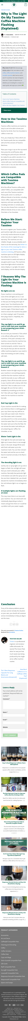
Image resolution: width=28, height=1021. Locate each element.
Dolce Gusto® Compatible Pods (11, 960)
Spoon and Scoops (7, 983)
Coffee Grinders (6, 951)
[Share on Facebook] (10, 624)
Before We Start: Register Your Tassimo (14, 105)
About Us (10, 1008)
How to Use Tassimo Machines (11, 99)
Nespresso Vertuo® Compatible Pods (13, 976)
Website (5, 727)
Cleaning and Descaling (8, 945)
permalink (12, 632)
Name (5, 712)
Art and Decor (5, 938)
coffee (4, 73)
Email (5, 719)
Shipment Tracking (8, 1012)
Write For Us (11, 1013)
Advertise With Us (20, 1012)
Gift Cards (4, 964)
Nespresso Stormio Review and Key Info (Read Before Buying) (14, 882)
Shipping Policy (19, 1010)
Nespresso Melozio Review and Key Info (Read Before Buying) (14, 913)
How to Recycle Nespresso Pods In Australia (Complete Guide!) (14, 822)
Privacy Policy (8, 1010)
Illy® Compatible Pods (8, 967)
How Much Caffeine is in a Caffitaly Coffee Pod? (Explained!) (22, 673)
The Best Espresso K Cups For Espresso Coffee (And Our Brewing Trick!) (14, 794)
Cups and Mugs (6, 957)
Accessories (4, 935)
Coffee (3, 948)
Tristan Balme (9, 34)
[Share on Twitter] (14, 624)
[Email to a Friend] (17, 624)
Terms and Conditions (9, 1014)
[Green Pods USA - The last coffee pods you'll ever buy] (14, 4)
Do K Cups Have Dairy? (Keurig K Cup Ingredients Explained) (14, 854)
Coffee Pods (5, 954)
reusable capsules (7, 75)
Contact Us (17, 1008)
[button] (2, 5)
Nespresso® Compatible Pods (10, 979)
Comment (6, 699)
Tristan (12, 641)
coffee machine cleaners (13, 73)
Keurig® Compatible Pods (9, 970)
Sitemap (18, 1013)
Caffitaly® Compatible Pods (10, 942)
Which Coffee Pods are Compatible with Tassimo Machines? (14, 102)
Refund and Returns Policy (14, 1009)
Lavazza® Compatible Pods (10, 973)
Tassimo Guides (5, 10)
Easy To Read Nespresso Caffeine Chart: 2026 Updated (14, 763)
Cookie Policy (21, 1014)
